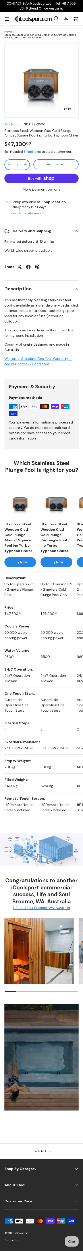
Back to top (42, 1151)
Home (8, 31)
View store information (27, 213)
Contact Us (11, 1240)
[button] (76, 19)
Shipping (30, 152)
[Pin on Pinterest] (37, 266)
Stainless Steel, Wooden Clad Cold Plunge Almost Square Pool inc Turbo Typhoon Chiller (40, 36)
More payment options (41, 189)
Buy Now (20, 562)
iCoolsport (12, 124)
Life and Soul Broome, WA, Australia (41, 907)
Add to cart (56, 164)
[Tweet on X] (19, 266)
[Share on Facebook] (28, 266)
